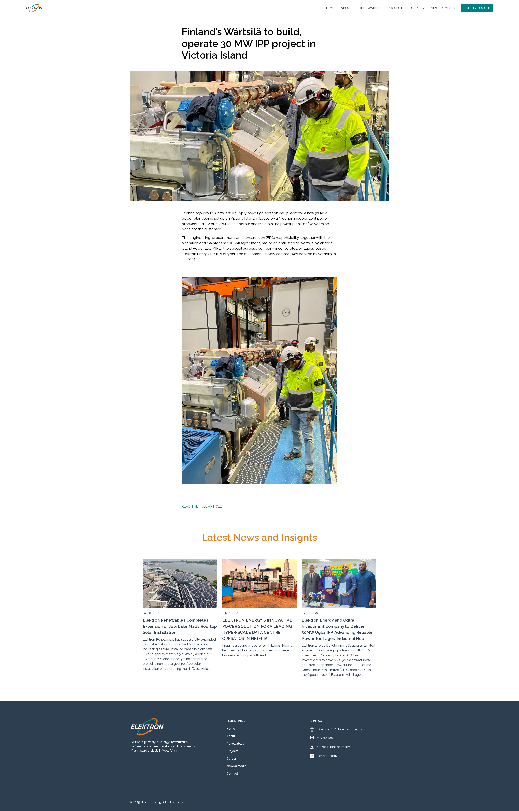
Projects (396, 8)
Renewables (370, 8)
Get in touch (477, 8)
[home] (34, 8)
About (231, 736)
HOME (329, 8)
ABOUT (346, 8)
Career (417, 8)
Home (231, 728)
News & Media (443, 8)
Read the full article (202, 506)
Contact (232, 773)
